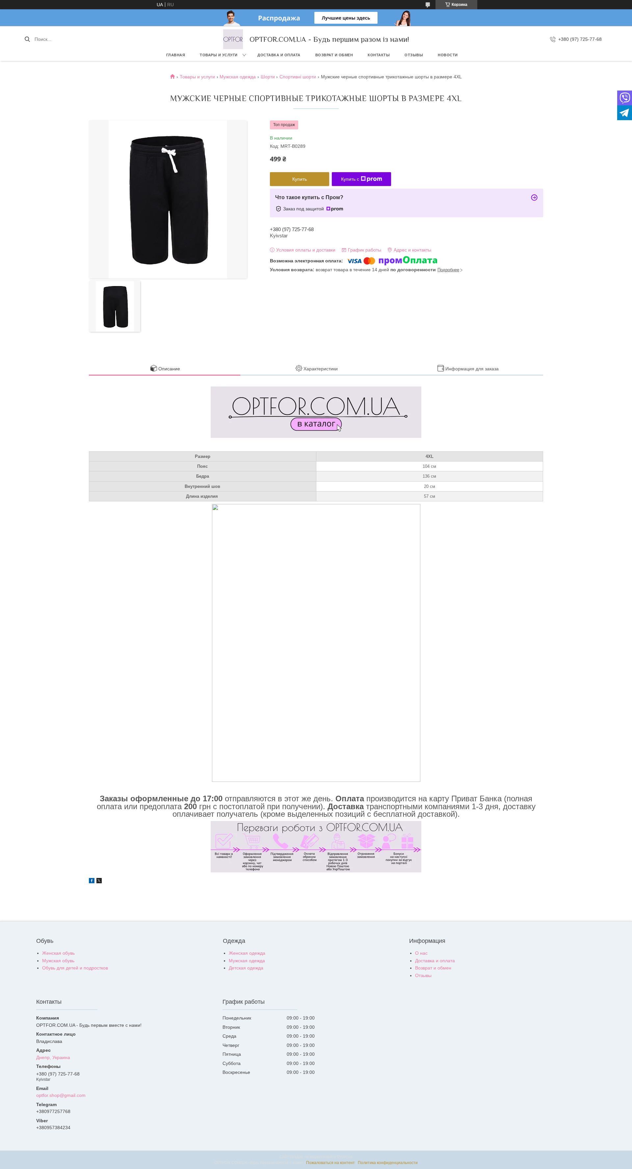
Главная (175, 55)
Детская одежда (246, 967)
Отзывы (414, 55)
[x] (99, 881)
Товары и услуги (219, 55)
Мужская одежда (238, 76)
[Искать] (27, 39)
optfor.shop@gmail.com (61, 1095)
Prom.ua (345, 1157)
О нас (421, 953)
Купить (299, 179)
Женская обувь (58, 953)
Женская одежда (247, 953)
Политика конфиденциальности (388, 1162)
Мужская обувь (58, 960)
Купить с (350, 179)
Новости (448, 55)
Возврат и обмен (334, 55)
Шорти (268, 76)
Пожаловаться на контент (330, 1162)
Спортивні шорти (297, 76)
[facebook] (91, 881)
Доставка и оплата (279, 55)
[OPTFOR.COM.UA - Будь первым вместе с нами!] (233, 39)
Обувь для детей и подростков (75, 967)
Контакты (379, 55)
